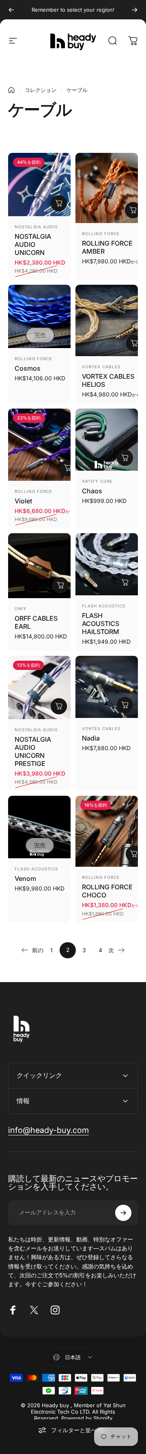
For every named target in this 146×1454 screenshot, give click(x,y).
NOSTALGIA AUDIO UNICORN (33, 244)
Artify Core (97, 481)
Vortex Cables (101, 366)
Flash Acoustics (103, 605)
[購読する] (123, 1213)
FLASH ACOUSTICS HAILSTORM (100, 623)
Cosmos (28, 368)
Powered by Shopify (86, 1418)
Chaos (92, 491)
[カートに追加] (59, 203)
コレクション (40, 90)
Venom (25, 878)
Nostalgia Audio (36, 226)
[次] (135, 9)
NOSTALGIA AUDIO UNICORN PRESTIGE (33, 751)
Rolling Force (101, 233)
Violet (23, 501)
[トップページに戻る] (11, 90)
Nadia (91, 738)
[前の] (11, 9)
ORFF (21, 608)
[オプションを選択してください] (133, 210)
